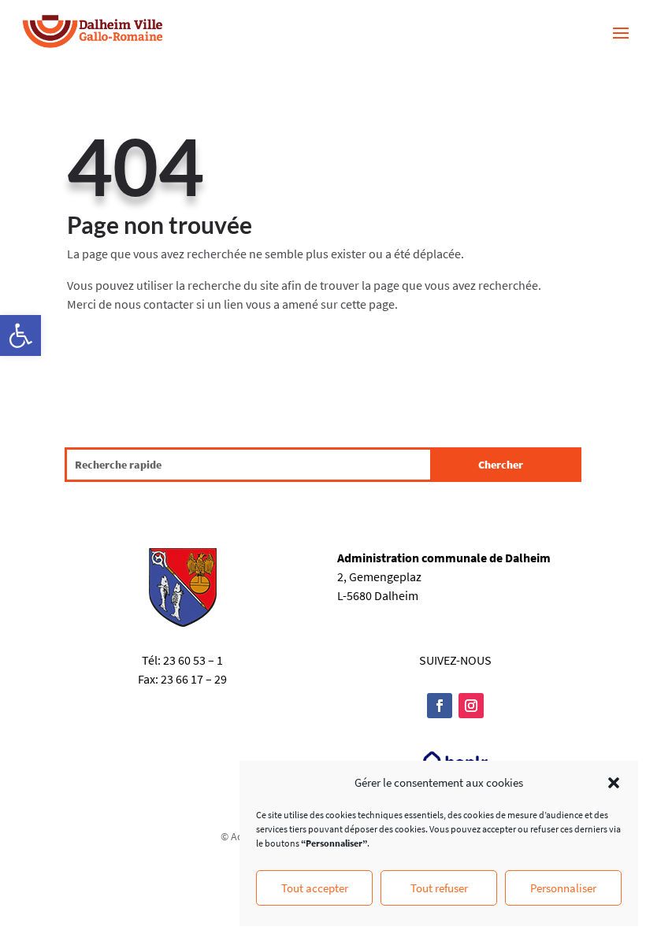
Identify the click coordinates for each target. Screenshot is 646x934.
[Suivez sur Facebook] (439, 705)
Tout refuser (439, 887)
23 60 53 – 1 (193, 660)
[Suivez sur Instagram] (471, 705)
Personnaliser (563, 887)
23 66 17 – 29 (194, 679)
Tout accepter (314, 887)
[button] (20, 335)
